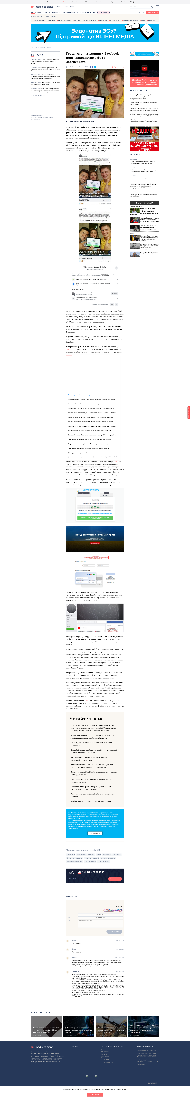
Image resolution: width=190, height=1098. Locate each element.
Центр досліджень (86, 12)
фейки (98, 854)
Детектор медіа (51, 2)
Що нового (36, 12)
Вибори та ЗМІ (105, 1059)
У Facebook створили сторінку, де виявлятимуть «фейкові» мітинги (91, 780)
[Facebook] (91, 67)
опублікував (71, 349)
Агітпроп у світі (115, 20)
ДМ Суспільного (76, 2)
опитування (117, 854)
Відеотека (104, 1058)
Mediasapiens (105, 1051)
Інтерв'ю (56, 12)
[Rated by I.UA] (90, 1076)
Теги (66, 7)
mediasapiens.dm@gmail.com (148, 1055)
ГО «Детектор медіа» (136, 2)
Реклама (74, 1050)
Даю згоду (95, 1095)
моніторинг (151, 20)
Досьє (143, 20)
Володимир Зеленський (74, 858)
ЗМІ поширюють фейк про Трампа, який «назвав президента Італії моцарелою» (91, 787)
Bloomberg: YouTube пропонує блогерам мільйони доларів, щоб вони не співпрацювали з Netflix (45, 76)
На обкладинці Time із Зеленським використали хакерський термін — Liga (91, 758)
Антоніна (123, 2)
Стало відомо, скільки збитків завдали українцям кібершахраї (92, 743)
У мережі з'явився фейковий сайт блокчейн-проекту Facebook (93, 795)
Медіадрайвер (113, 2)
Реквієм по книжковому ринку (140, 178)
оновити (119, 906)
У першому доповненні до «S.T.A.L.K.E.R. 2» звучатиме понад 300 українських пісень (144, 109)
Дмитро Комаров (90, 861)
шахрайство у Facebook (74, 861)
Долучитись (95, 833)
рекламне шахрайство (108, 858)
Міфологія (51, 20)
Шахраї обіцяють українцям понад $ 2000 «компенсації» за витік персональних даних (94, 751)
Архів (72, 7)
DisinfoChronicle (100, 2)
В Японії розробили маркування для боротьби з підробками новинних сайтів (143, 121)
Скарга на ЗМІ (152, 12)
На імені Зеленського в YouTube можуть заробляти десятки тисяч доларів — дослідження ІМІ (92, 765)
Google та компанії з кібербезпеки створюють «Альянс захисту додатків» (94, 773)
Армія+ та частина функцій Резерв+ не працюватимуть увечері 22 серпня (45, 61)
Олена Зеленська (103, 861)
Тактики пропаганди (64, 20)
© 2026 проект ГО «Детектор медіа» (146, 1053)
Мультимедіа (69, 12)
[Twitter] (95, 67)
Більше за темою (41, 1012)
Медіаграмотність (40, 20)
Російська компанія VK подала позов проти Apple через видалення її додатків (45, 69)
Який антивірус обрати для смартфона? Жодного (91, 801)
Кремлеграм (103, 20)
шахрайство (107, 854)
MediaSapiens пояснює (130, 20)
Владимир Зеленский (92, 858)
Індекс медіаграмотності (43, 16)
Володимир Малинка (84, 121)
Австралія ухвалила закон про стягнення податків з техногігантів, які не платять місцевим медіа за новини (45, 90)
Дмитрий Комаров (86, 457)
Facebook (91, 854)
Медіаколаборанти (90, 20)
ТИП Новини (71, 854)
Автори (59, 7)
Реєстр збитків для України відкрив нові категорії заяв (45, 83)
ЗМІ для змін (88, 2)
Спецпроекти (103, 12)
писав (87, 700)
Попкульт (77, 20)
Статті (47, 12)
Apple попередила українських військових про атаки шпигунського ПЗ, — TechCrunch (144, 115)
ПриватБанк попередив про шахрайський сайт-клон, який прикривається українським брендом (93, 736)
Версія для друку (119, 67)
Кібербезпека (39, 47)
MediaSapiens (64, 2)
